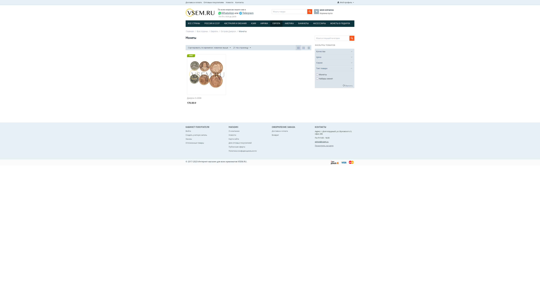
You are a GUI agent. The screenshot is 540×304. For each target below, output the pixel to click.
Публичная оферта (237, 147)
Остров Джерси (228, 31)
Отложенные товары (195, 143)
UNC (191, 55)
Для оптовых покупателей (240, 143)
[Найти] (309, 11)
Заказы (189, 139)
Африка (264, 23)
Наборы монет (326, 78)
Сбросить (349, 85)
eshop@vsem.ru (321, 141)
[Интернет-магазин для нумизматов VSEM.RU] (200, 12)
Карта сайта (234, 139)
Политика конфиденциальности (243, 151)
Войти (188, 131)
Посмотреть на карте (324, 145)
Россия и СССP (212, 23)
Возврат (275, 135)
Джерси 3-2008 (194, 98)
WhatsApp (227, 13)
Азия (253, 23)
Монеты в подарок (340, 23)
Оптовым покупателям (214, 2)
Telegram (248, 13)
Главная (190, 31)
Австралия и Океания (235, 23)
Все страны (194, 23)
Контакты (239, 2)
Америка (289, 23)
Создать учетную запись (196, 135)
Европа (276, 23)
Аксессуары (319, 23)
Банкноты (303, 23)
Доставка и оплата (194, 2)
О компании (234, 131)
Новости (229, 2)
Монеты (323, 74)
